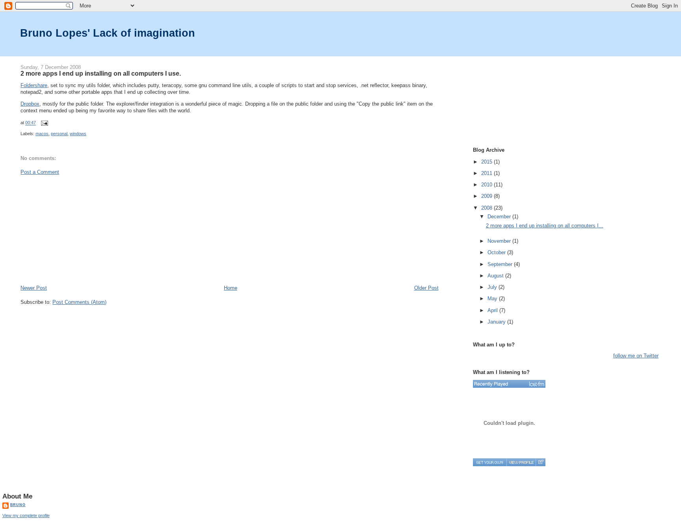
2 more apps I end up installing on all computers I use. (100, 73)
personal (59, 133)
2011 (487, 173)
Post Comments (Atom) (79, 302)
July (493, 287)
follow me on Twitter (636, 356)
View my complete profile (26, 515)
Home (230, 288)
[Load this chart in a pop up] (540, 462)
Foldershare (33, 85)
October (497, 252)
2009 (487, 196)
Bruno (18, 505)
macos (41, 133)
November (499, 241)
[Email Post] (43, 123)
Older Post (426, 288)
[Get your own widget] (489, 462)
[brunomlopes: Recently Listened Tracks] (509, 384)
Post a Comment (39, 172)
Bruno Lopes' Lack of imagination (107, 33)
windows (78, 133)
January (497, 322)
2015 (487, 162)
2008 (487, 208)
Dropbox (29, 104)
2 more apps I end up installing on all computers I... (544, 226)
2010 (487, 185)
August (496, 276)
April (493, 310)
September (500, 264)
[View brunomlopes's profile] (521, 462)
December (499, 217)
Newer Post (33, 288)
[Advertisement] (79, 229)
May (493, 298)
